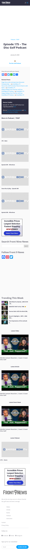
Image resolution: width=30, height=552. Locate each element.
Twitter (12, 535)
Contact (4, 522)
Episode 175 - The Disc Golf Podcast (12, 105)
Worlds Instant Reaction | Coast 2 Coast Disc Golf (14, 359)
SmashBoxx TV (16, 84)
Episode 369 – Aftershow (8, 165)
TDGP (17, 39)
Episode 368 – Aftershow (8, 212)
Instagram (19, 535)
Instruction (9, 518)
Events (8, 513)
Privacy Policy (5, 525)
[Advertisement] (15, 21)
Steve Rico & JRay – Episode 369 (10, 188)
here (15, 106)
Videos (8, 507)
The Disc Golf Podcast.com (14, 110)
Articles (8, 510)
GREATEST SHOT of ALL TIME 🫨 (17, 306)
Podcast (13, 39)
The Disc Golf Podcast (15, 63)
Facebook (5, 535)
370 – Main (4, 141)
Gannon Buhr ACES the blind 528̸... (18, 311)
